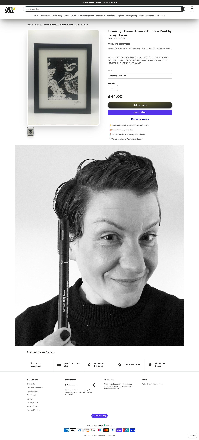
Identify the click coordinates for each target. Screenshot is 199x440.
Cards (66, 15)
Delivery (30, 399)
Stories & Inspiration (35, 388)
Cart (192, 8)
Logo (10, 9)
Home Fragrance (87, 15)
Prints (141, 15)
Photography (131, 15)
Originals (120, 15)
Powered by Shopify (107, 435)
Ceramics (74, 15)
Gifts (36, 15)
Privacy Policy (32, 403)
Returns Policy (33, 406)
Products (37, 25)
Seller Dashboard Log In (152, 384)
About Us (31, 384)
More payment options (140, 119)
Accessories (45, 15)
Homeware (100, 15)
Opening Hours (33, 391)
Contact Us (31, 395)
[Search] (182, 9)
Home (29, 25)
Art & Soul (95, 435)
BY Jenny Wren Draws (116, 38)
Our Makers (150, 15)
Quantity (111, 83)
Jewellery (111, 15)
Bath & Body (57, 15)
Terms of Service (34, 410)
